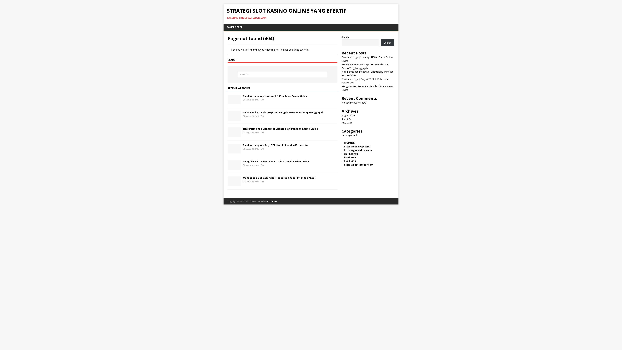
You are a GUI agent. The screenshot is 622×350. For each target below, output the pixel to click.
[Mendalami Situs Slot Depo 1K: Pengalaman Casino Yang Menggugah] (234, 118)
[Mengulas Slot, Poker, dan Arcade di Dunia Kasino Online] (234, 167)
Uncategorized (349, 135)
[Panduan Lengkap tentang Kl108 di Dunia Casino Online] (234, 102)
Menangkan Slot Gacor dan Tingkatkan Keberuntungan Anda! (279, 177)
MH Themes (271, 201)
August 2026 (348, 115)
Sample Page (234, 27)
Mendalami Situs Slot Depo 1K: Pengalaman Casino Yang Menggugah (283, 112)
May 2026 (347, 122)
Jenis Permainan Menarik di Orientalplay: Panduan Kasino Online (280, 128)
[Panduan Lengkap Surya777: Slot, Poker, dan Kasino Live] (234, 151)
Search (345, 37)
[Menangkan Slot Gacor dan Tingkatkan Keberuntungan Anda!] (234, 184)
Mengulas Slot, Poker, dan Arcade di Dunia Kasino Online (276, 161)
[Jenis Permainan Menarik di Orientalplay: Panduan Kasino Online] (234, 135)
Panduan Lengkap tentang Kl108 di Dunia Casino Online (275, 96)
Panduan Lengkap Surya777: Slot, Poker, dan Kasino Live (275, 145)
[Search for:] (282, 74)
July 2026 (346, 118)
